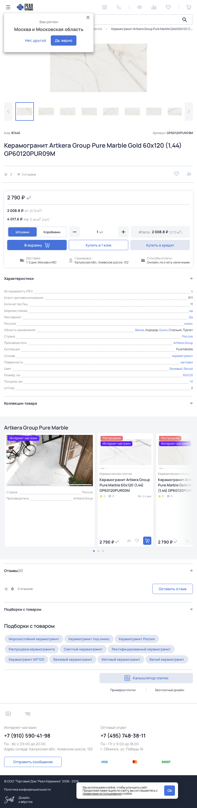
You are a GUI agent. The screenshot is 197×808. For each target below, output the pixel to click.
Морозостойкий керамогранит (34, 639)
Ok (170, 790)
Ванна (139, 330)
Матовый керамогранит (121, 659)
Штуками (22, 232)
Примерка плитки (123, 690)
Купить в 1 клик (98, 245)
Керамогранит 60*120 (26, 659)
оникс (188, 323)
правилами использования (102, 793)
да (191, 311)
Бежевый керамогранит (72, 659)
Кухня (163, 330)
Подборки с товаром (22, 609)
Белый (188, 368)
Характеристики (19, 278)
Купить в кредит (160, 245)
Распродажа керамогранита (32, 649)
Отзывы (13, 570)
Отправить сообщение (33, 761)
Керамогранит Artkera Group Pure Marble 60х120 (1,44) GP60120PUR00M (125, 485)
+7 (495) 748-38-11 (123, 735)
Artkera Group (183, 343)
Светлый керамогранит (83, 649)
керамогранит (182, 356)
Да (191, 317)
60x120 (188, 375)
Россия (187, 336)
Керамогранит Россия (137, 639)
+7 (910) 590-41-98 (27, 735)
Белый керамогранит (167, 659)
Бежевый (176, 368)
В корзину (33, 245)
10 (191, 381)
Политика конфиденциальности (27, 789)
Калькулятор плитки (150, 678)
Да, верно (63, 40)
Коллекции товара (20, 403)
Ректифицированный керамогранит (141, 649)
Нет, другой (35, 40)
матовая (187, 362)
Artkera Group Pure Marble (36, 427)
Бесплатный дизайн (169, 690)
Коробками (52, 232)
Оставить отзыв (172, 588)
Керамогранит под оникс (89, 639)
